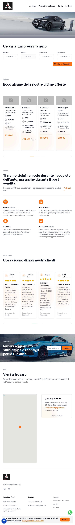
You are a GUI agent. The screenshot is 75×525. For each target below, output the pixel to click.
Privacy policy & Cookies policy (33, 521)
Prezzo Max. (61, 52)
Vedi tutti (67, 188)
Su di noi (68, 6)
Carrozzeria (43, 52)
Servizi (60, 6)
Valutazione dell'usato (47, 6)
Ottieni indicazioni (56, 416)
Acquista (32, 6)
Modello (23, 52)
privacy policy (63, 355)
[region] (37, 126)
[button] (19, 427)
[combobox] (10, 57)
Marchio (5, 52)
